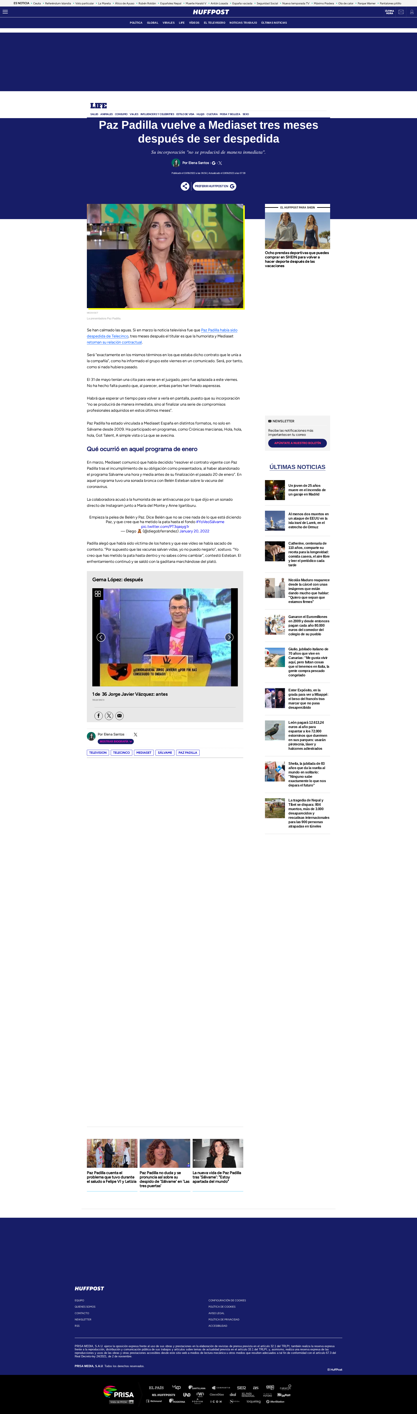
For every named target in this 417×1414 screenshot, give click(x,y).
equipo (79, 1300)
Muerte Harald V (196, 3)
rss (77, 1325)
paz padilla (188, 753)
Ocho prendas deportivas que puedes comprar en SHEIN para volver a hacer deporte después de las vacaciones (297, 259)
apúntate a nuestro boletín (297, 443)
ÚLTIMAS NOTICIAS (274, 22)
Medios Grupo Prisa (120, 1401)
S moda (236, 1401)
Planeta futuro (266, 1394)
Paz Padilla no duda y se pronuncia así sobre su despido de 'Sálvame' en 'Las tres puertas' (164, 1179)
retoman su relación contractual (114, 342)
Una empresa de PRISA (120, 1391)
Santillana (200, 1388)
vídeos (194, 22)
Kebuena (282, 1394)
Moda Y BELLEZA (230, 114)
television (98, 753)
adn (270, 1388)
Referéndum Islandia (58, 3)
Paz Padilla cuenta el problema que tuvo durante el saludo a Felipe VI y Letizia (111, 1177)
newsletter (83, 1319)
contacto (82, 1313)
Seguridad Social (267, 3)
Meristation (276, 1401)
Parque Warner (367, 3)
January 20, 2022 (194, 531)
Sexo (246, 114)
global (153, 22)
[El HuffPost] (211, 12)
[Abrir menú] (5, 12)
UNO (188, 1394)
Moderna (177, 1401)
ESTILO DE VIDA (185, 114)
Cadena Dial (234, 1394)
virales (169, 22)
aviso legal (216, 1313)
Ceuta (37, 3)
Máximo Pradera (324, 3)
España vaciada (242, 3)
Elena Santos (199, 163)
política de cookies (221, 1306)
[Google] (213, 163)
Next (229, 637)
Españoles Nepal (170, 3)
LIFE (182, 22)
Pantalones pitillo (390, 3)
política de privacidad (223, 1319)
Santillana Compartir (223, 1388)
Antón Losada (219, 3)
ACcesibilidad (217, 1325)
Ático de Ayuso (124, 3)
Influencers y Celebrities (157, 114)
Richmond (156, 1401)
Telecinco (121, 753)
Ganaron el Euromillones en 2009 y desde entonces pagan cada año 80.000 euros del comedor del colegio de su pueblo (308, 625)
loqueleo (255, 1401)
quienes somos (85, 1306)
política (136, 22)
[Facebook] (98, 716)
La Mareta (104, 3)
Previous (101, 637)
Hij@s (200, 114)
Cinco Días (218, 1394)
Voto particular (84, 3)
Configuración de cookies (227, 1300)
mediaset (143, 753)
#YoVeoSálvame (210, 521)
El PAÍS (158, 1388)
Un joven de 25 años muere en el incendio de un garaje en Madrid (307, 490)
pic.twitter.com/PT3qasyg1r (165, 526)
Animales (106, 114)
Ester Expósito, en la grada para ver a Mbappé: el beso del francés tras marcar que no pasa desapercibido (308, 698)
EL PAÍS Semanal (250, 1394)
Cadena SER (241, 1388)
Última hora (389, 12)
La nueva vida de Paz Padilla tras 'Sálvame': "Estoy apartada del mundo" (217, 1177)
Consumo (121, 114)
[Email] (119, 716)
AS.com (255, 1388)
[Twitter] (219, 163)
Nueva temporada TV (295, 3)
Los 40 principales (180, 1388)
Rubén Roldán (147, 3)
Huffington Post (164, 1394)
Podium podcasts (199, 1401)
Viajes (134, 114)
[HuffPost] (89, 1287)
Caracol (285, 1388)
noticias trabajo (243, 22)
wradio (201, 1394)
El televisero (214, 22)
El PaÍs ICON (217, 1401)
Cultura (212, 114)
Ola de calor (345, 3)
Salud (94, 114)
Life (98, 106)
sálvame (165, 753)
